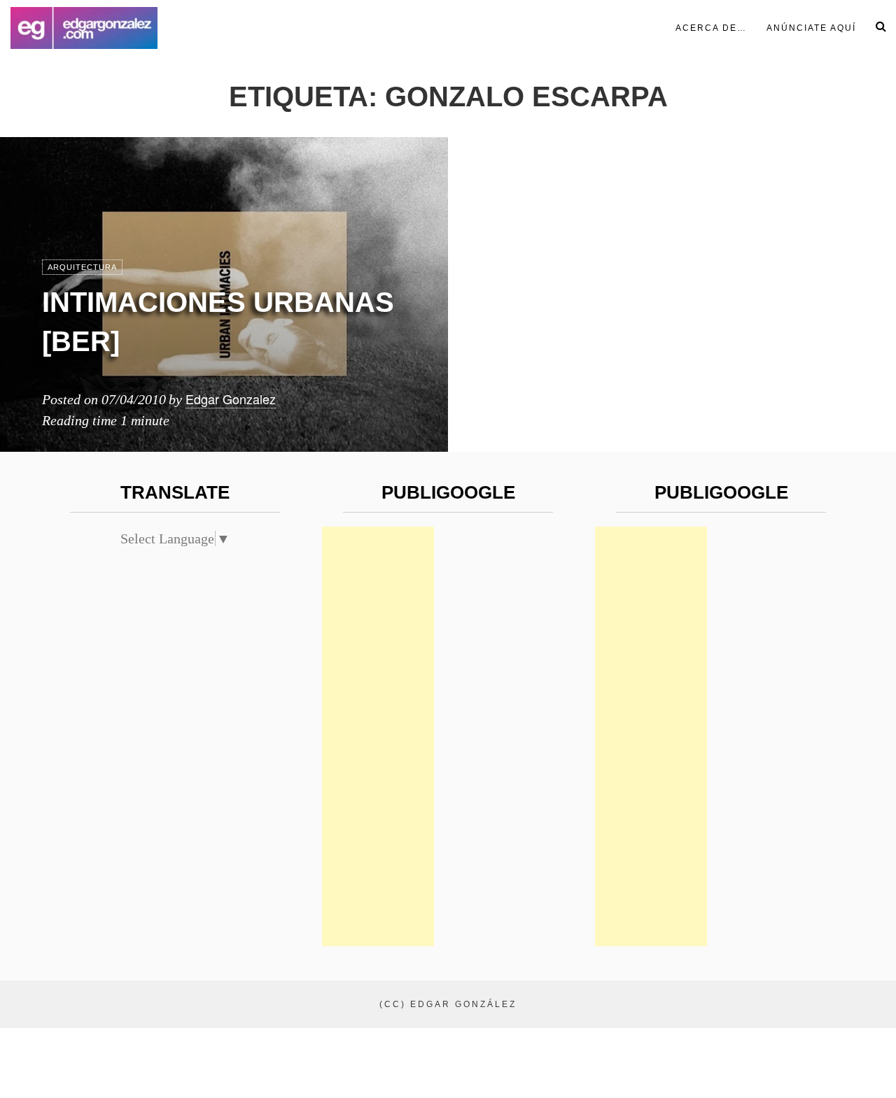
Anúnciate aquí (811, 28)
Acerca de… (711, 28)
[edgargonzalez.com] (84, 28)
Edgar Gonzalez (231, 399)
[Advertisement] (378, 736)
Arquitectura (82, 267)
